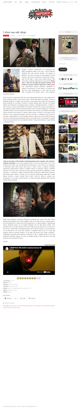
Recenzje (6, 35)
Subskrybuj (63, 69)
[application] (68, 102)
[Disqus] (29, 336)
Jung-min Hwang (23, 305)
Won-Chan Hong (15, 307)
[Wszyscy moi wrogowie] (63, 148)
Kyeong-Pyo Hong (40, 305)
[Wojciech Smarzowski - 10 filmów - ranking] (73, 158)
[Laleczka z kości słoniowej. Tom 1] (63, 119)
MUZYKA (44, 2)
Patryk (13, 35)
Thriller (9, 307)
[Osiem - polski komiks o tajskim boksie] (73, 119)
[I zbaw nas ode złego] (29, 52)
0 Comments (32, 35)
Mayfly (47, 305)
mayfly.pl (52, 305)
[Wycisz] (73, 106)
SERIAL (20, 2)
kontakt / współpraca (63, 2)
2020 (10, 305)
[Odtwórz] (60, 106)
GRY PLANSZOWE (35, 2)
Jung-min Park (31, 305)
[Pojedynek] (73, 128)
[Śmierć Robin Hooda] (63, 158)
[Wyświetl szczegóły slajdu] (68, 44)
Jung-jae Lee (15, 305)
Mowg (4, 307)
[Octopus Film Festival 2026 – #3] (73, 148)
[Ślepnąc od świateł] (63, 138)
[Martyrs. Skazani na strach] (73, 138)
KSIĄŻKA (27, 2)
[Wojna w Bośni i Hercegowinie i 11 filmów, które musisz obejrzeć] (63, 128)
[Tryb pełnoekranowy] (76, 106)
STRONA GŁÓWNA (7, 2)
